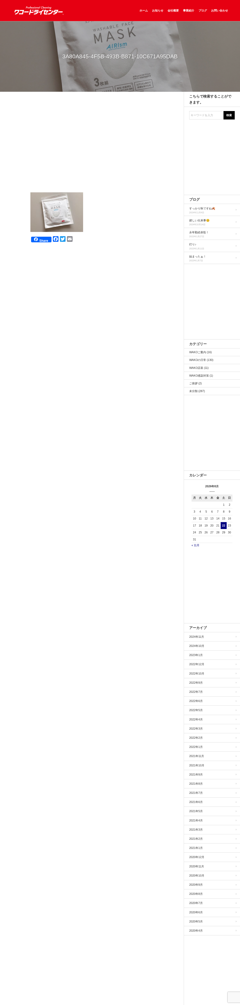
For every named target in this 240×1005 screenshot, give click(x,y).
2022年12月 (196, 664)
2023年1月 (196, 655)
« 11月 (195, 545)
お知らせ (157, 10)
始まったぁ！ (197, 256)
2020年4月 (196, 930)
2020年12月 (196, 857)
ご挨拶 (193, 383)
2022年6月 (196, 701)
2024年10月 (196, 645)
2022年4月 (196, 719)
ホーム (144, 10)
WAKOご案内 (197, 352)
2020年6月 (196, 912)
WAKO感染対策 (199, 375)
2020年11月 (196, 866)
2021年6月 (196, 802)
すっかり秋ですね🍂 (202, 208)
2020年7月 (196, 903)
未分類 (193, 391)
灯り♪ (192, 244)
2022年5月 (196, 710)
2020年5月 (196, 921)
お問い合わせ (219, 10)
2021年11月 (196, 756)
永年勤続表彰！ (199, 232)
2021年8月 (196, 783)
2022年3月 (196, 728)
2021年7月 (196, 792)
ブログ (203, 10)
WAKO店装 (196, 367)
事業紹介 (188, 10)
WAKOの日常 (197, 359)
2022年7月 (196, 691)
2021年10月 (196, 765)
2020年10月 (196, 875)
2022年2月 (196, 737)
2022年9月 (196, 682)
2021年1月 (196, 847)
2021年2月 (196, 838)
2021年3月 (196, 829)
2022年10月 (196, 673)
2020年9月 (196, 884)
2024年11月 (196, 636)
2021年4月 (196, 820)
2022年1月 (196, 746)
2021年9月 (196, 774)
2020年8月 (196, 893)
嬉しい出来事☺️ (199, 220)
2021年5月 (196, 811)
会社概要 (173, 10)
